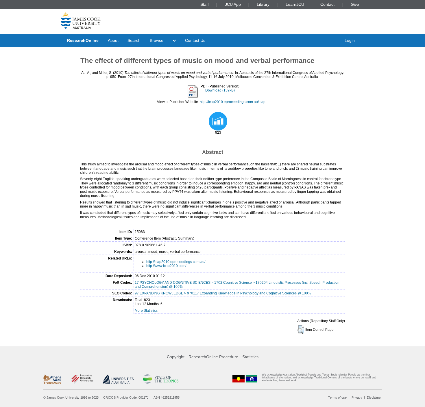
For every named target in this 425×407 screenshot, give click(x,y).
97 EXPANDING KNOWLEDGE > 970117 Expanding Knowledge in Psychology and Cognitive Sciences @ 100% (223, 293)
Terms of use (337, 397)
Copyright (175, 356)
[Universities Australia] (118, 379)
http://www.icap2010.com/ (166, 266)
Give (355, 4)
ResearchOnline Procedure (213, 356)
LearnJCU (295, 4)
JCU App (233, 4)
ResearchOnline (83, 40)
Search (134, 40)
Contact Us (195, 40)
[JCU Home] (81, 20)
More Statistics (146, 311)
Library (263, 4)
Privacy (357, 397)
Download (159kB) (220, 90)
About (113, 40)
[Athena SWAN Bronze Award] (52, 379)
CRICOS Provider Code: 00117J (126, 397)
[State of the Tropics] (160, 379)
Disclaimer (374, 397)
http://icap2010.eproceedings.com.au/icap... (234, 102)
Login (350, 40)
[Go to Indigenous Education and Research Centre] (238, 378)
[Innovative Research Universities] (82, 379)
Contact (327, 4)
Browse (156, 40)
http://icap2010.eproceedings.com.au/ (175, 262)
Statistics (250, 356)
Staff (204, 4)
